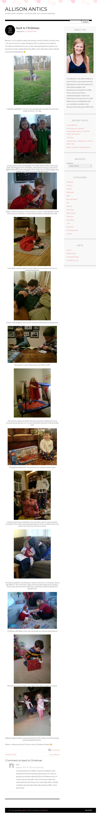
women (69, 234)
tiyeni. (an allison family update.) (79, 147)
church (69, 189)
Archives (70, 163)
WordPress (44, 810)
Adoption (70, 182)
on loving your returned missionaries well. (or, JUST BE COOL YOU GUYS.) (78, 131)
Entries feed (71, 253)
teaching (70, 227)
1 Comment (55, 750)
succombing (54, 754)
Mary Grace (71, 213)
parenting (70, 220)
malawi (69, 206)
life (68, 203)
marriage (70, 210)
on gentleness (72, 125)
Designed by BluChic (88, 810)
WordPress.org (72, 260)
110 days (70, 138)
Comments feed (73, 257)
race (68, 223)
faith (68, 196)
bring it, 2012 (11, 754)
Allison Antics (26, 9)
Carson (69, 185)
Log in (69, 250)
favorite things (72, 199)
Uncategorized (30, 31)
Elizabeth (70, 192)
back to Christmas (27, 28)
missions (70, 216)
